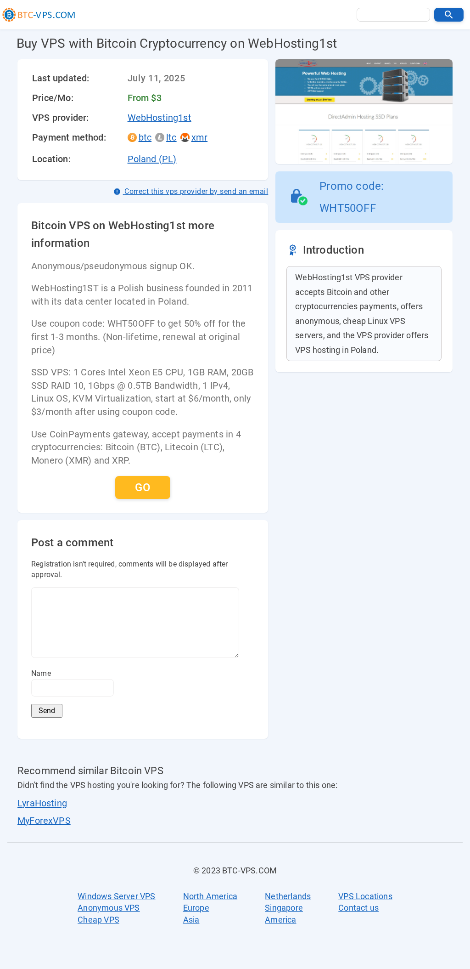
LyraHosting (42, 803)
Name (41, 673)
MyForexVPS (44, 820)
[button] (449, 15)
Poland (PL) (152, 158)
